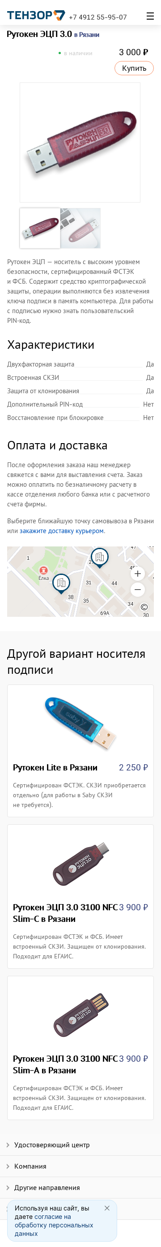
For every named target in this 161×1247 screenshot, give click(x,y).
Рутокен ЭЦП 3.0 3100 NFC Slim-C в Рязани (65, 913)
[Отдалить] (138, 590)
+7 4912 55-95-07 (98, 16)
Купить (134, 68)
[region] (80, 581)
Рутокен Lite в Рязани (55, 767)
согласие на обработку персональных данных (54, 1225)
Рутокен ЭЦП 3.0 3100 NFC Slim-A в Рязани (65, 1064)
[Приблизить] (138, 573)
